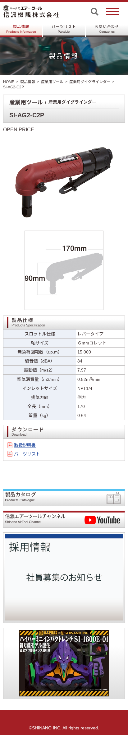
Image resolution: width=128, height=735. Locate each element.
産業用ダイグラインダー (89, 82)
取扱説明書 (25, 445)
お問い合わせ (106, 29)
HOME (8, 82)
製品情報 (21, 29)
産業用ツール (52, 82)
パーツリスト (64, 29)
